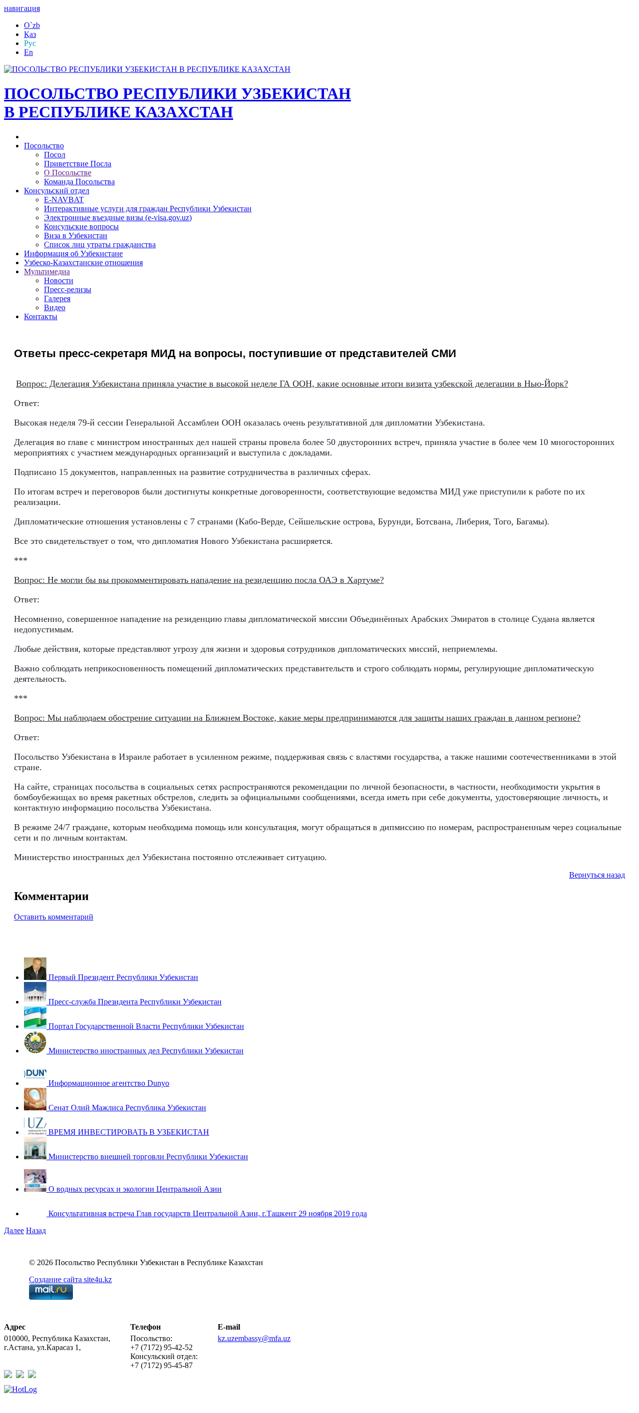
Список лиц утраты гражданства (100, 244)
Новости (58, 280)
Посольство (44, 145)
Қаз (30, 34)
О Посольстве (67, 172)
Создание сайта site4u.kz (70, 1279)
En (28, 52)
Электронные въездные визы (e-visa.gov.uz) (118, 217)
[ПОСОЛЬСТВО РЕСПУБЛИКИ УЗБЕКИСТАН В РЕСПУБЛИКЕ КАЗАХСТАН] (147, 69)
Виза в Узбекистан (75, 235)
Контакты (40, 316)
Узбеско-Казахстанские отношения (83, 262)
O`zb (32, 25)
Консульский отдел (56, 190)
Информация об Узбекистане (73, 253)
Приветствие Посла (77, 163)
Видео (54, 307)
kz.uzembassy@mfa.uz (254, 1338)
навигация (22, 8)
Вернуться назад (597, 875)
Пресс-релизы (67, 289)
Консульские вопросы (81, 226)
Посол (54, 154)
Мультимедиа (47, 271)
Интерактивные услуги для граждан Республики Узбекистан (148, 208)
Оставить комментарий (53, 917)
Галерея (57, 298)
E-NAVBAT (64, 199)
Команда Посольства (79, 181)
